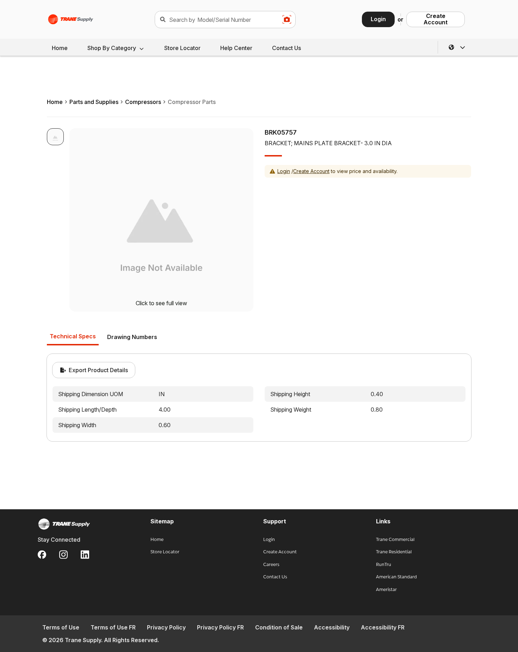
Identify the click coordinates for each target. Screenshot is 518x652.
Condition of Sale (279, 627)
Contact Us (286, 47)
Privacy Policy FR (220, 627)
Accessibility (332, 627)
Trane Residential (394, 552)
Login (378, 19)
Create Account (436, 19)
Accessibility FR (383, 627)
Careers (271, 564)
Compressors (143, 101)
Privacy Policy (166, 627)
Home (60, 47)
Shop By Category (111, 47)
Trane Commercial (395, 539)
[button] (457, 47)
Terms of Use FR (113, 627)
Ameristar (386, 589)
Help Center (236, 47)
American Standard (396, 577)
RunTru (383, 564)
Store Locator (182, 47)
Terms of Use (60, 627)
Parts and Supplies (93, 101)
